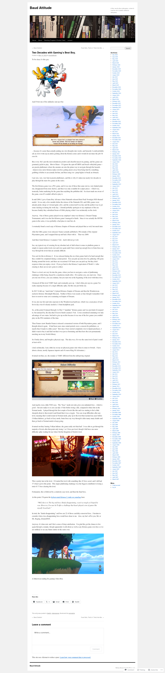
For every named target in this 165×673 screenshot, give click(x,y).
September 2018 (116, 208)
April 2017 (115, 243)
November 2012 (116, 344)
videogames (55, 613)
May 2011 (115, 378)
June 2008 (115, 449)
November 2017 (116, 228)
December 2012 (116, 342)
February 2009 (116, 433)
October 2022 (116, 125)
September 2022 (116, 127)
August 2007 (115, 469)
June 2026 (115, 57)
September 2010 (116, 394)
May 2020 (115, 168)
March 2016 (115, 269)
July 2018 (115, 212)
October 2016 (116, 255)
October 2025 (116, 73)
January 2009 (116, 435)
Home (34, 40)
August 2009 (115, 420)
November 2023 (116, 105)
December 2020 (116, 156)
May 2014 (115, 313)
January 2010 (116, 410)
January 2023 (116, 119)
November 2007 (116, 463)
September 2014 (116, 305)
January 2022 (116, 135)
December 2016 (116, 251)
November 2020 (116, 158)
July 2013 (115, 331)
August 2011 (115, 372)
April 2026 (115, 61)
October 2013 (116, 325)
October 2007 (116, 465)
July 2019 (115, 188)
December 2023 (116, 103)
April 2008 (115, 453)
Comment (96, 649)
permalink (72, 613)
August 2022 (115, 129)
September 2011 (116, 370)
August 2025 (115, 75)
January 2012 (116, 364)
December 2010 (116, 388)
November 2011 (116, 368)
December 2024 (116, 87)
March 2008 (115, 455)
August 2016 (115, 259)
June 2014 (115, 311)
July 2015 (115, 285)
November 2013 (116, 323)
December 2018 (116, 202)
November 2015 (116, 277)
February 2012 (116, 362)
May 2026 (115, 59)
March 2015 (115, 293)
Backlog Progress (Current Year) (54, 40)
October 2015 (116, 279)
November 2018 (116, 204)
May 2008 (115, 451)
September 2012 (116, 348)
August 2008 (115, 445)
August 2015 (115, 283)
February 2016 (116, 271)
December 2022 (116, 121)
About (40, 40)
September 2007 (116, 467)
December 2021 (116, 137)
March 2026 (115, 63)
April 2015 (115, 291)
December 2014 (116, 299)
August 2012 (115, 350)
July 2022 (115, 131)
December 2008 (116, 437)
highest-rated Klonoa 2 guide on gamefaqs (66, 497)
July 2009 (115, 422)
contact (70, 40)
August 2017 (115, 234)
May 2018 (115, 216)
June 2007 (115, 473)
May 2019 (115, 192)
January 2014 (116, 321)
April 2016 (115, 267)
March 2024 (115, 99)
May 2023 (115, 115)
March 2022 (115, 133)
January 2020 (116, 176)
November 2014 (116, 301)
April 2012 (115, 358)
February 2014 (116, 319)
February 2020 (116, 174)
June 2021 (115, 144)
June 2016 (115, 263)
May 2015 (115, 289)
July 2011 (115, 374)
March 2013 (115, 335)
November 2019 (116, 180)
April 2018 (115, 218)
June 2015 (115, 287)
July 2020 (115, 164)
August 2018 (115, 210)
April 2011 (115, 380)
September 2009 (116, 418)
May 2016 (115, 265)
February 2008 (116, 457)
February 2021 (116, 152)
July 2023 (115, 111)
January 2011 (116, 386)
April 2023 (115, 117)
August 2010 (115, 396)
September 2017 (116, 232)
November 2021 (116, 139)
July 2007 (115, 471)
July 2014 (115, 309)
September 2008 (116, 443)
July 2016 (115, 261)
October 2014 (116, 303)
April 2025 (115, 83)
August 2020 (115, 162)
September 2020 (116, 160)
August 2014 (115, 307)
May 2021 (115, 146)
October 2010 (116, 392)
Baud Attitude (41, 7)
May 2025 (115, 81)
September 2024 (116, 93)
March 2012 (115, 360)
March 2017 (115, 245)
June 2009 (115, 424)
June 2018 (115, 214)
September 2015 (116, 281)
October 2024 (116, 91)
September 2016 (116, 257)
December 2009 (116, 412)
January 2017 (116, 249)
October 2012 (116, 346)
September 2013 (116, 327)
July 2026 (115, 55)
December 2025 (116, 69)
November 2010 (116, 390)
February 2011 (116, 384)
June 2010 (115, 400)
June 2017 (115, 238)
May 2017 (115, 241)
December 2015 (116, 275)
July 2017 (115, 236)
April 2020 (115, 170)
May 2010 (115, 402)
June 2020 (115, 166)
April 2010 (115, 404)
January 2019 (116, 200)
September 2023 (116, 107)
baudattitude (53, 55)
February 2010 (116, 408)
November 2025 (116, 71)
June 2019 (115, 190)
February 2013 (116, 338)
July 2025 (115, 77)
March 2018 (115, 220)
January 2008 (116, 459)
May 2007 (115, 475)
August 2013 (115, 329)
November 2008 (116, 439)
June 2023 (115, 113)
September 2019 (116, 184)
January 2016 (116, 273)
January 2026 (116, 67)
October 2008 (116, 441)
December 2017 (116, 226)
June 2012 (115, 354)
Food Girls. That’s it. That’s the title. (92, 48)
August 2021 (115, 141)
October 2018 (116, 206)
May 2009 (115, 426)
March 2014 (115, 317)
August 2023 (115, 109)
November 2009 (116, 414)
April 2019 (115, 194)
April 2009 (115, 428)
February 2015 (116, 295)
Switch (49, 613)
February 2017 (116, 247)
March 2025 (115, 85)
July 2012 (115, 352)
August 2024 (115, 95)
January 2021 (116, 154)
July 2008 (115, 447)
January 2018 (116, 224)
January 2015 (116, 297)
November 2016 (116, 253)
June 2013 (115, 333)
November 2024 (116, 89)
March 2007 (115, 479)
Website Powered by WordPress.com (125, 668)
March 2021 (115, 150)
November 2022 (116, 123)
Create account (116, 485)
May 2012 (115, 356)
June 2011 (115, 376)
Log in (114, 487)
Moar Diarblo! (37, 48)
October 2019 (116, 182)
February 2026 (116, 65)
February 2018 (116, 222)
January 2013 (116, 340)
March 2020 (115, 172)
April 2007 (115, 477)
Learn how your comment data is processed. (75, 657)
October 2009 (116, 416)
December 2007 (116, 461)
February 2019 (116, 198)
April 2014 (115, 315)
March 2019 (115, 196)
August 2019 (115, 186)
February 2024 (116, 101)
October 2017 (116, 230)
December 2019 (116, 178)
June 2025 (115, 79)
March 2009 (115, 430)
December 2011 (116, 366)
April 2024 (115, 97)
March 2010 (115, 406)
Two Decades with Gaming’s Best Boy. (54, 52)
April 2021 (115, 148)
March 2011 (115, 382)
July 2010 (115, 398)
